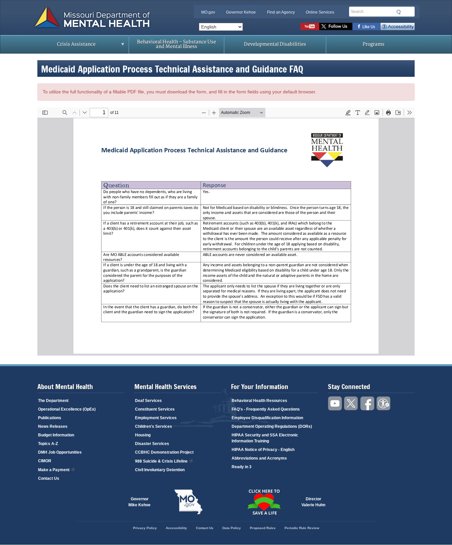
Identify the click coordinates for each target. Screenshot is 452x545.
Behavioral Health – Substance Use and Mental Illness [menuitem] (176, 44)
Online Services (320, 12)
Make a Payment (53, 470)
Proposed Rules (263, 528)
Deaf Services (148, 400)
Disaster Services (152, 443)
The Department (53, 400)
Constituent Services (155, 409)
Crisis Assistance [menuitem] (63, 46)
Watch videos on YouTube (309, 26)
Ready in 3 (241, 467)
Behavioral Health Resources (259, 400)
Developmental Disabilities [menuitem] (275, 44)
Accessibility (398, 26)
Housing (143, 435)
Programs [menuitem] (373, 44)
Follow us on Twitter (335, 26)
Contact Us (48, 478)
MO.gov (208, 12)
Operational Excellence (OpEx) (67, 409)
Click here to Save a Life (263, 502)
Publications (49, 418)
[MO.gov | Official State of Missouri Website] (188, 502)
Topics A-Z (48, 443)
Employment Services (156, 418)
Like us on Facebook (366, 26)
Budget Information (56, 435)
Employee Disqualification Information (267, 418)
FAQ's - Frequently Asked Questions (266, 409)
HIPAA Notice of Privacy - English (263, 449)
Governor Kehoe (241, 12)
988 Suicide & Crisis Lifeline (161, 461)
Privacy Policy (145, 528)
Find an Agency (281, 12)
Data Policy (231, 528)
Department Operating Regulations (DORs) (272, 426)
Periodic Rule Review (302, 528)
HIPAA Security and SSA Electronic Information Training (265, 438)
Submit (398, 12)
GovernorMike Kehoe (139, 502)
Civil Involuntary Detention (160, 470)
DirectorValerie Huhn (313, 502)
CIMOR (44, 461)
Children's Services (153, 426)
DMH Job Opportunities (60, 452)
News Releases (53, 426)
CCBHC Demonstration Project (164, 452)
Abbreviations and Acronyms (259, 458)
